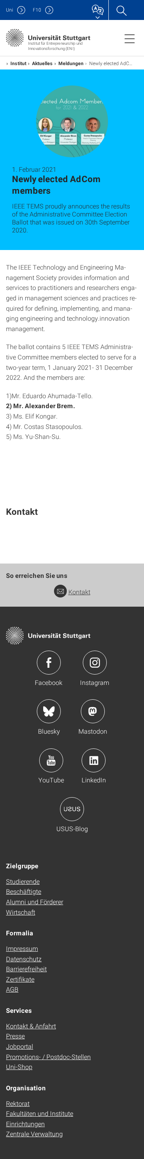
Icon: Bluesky (49, 711)
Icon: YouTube (51, 760)
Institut (18, 63)
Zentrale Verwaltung (34, 1133)
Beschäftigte (23, 891)
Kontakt (79, 591)
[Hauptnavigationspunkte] (129, 38)
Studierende (23, 881)
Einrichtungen (25, 1123)
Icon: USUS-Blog (72, 809)
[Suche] (121, 10)
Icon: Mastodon (93, 711)
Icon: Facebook (49, 663)
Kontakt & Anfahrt (31, 1026)
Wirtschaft (20, 912)
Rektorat (18, 1103)
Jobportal (19, 1046)
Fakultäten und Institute (39, 1113)
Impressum (22, 948)
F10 (37, 10)
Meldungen (71, 63)
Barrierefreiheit (26, 969)
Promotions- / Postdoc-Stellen (48, 1056)
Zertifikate (20, 979)
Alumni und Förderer (34, 901)
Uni (9, 10)
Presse (15, 1036)
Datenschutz (24, 959)
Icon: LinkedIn (94, 760)
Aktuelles (42, 63)
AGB (12, 989)
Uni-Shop (19, 1066)
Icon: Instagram (95, 663)
